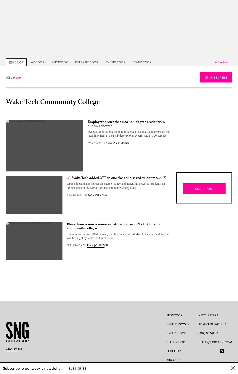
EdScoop (16, 62)
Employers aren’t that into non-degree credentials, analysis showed (126, 124)
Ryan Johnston (97, 245)
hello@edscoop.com (215, 342)
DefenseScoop (86, 62)
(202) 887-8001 (208, 333)
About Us (14, 349)
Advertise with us (212, 324)
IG (220, 350)
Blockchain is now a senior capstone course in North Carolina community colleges (113, 226)
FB (200, 350)
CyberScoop (115, 62)
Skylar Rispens (118, 142)
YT (227, 350)
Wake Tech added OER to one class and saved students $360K (119, 178)
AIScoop (37, 62)
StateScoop (142, 62)
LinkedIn (215, 350)
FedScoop (60, 62)
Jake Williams (97, 194)
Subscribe (218, 77)
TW (207, 350)
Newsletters (208, 315)
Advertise (221, 62)
